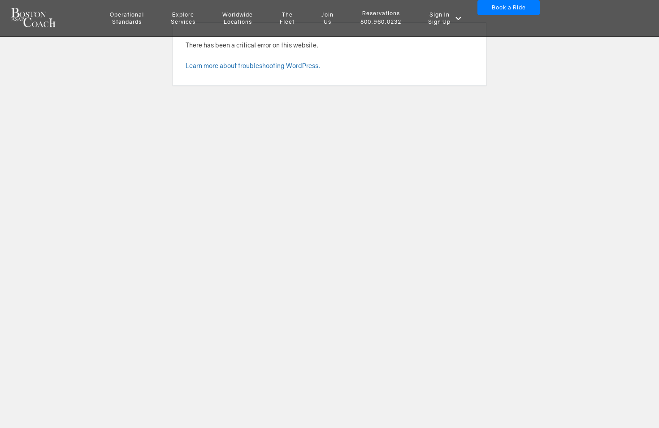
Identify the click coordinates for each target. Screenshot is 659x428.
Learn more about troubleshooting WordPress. (253, 65)
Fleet (287, 18)
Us (327, 18)
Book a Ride (509, 7)
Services (183, 18)
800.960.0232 (380, 21)
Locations (237, 18)
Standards (127, 18)
